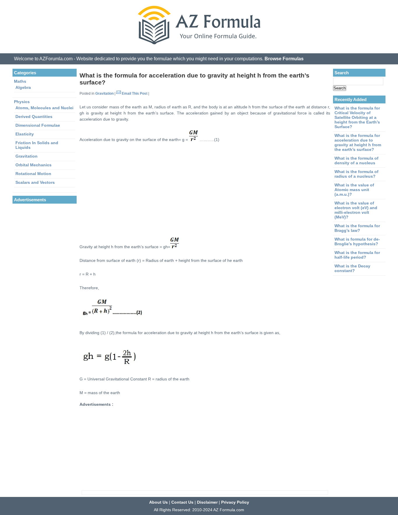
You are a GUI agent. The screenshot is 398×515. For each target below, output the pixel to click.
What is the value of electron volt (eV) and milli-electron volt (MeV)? (355, 210)
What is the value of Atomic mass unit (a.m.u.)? (354, 190)
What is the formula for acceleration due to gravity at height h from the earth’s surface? (357, 142)
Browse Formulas (284, 58)
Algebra (23, 87)
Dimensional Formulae (37, 125)
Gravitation (104, 93)
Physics (22, 101)
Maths (20, 81)
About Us (158, 502)
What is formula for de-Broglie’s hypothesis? (357, 241)
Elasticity (24, 134)
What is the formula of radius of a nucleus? (356, 174)
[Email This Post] (118, 93)
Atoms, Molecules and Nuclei (44, 107)
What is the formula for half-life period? (357, 255)
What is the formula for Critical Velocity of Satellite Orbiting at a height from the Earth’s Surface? (357, 117)
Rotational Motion (33, 173)
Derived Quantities (33, 116)
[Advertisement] (205, 189)
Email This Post (134, 93)
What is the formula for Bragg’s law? (357, 228)
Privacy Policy (235, 502)
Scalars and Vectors (35, 182)
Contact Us (182, 502)
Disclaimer (207, 502)
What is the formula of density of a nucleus (356, 160)
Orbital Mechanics (33, 165)
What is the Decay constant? (352, 268)
